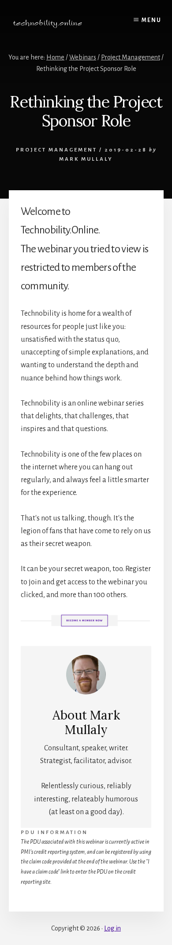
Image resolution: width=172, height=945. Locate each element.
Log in (112, 928)
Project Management (56, 150)
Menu (151, 20)
